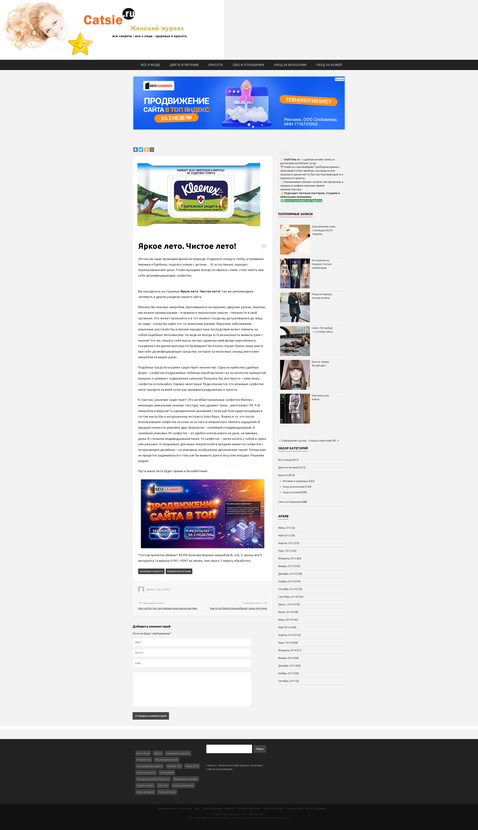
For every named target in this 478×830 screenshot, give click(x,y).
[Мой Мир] (152, 149)
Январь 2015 (286, 566)
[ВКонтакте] (135, 149)
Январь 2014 (286, 657)
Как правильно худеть (149, 766)
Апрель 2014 (286, 635)
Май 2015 (284, 535)
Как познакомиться (166, 759)
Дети (197, 808)
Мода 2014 (192, 766)
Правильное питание (179, 571)
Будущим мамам (167, 808)
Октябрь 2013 (286, 680)
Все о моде (150, 64)
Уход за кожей (329, 64)
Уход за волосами (290, 64)
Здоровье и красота (151, 571)
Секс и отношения (248, 64)
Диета (158, 753)
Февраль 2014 (287, 650)
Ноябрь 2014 (286, 581)
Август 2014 (285, 604)
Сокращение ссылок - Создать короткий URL (308, 440)
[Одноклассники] (146, 149)
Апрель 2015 (286, 543)
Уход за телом (167, 792)
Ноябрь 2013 (286, 673)
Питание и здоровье (295, 481)
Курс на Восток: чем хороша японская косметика (167, 608)
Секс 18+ (163, 785)
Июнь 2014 (284, 619)
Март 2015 (284, 550)
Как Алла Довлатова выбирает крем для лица (238, 608)
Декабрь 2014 (286, 573)
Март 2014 (284, 642)
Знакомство (144, 759)
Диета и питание (184, 64)
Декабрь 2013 (286, 665)
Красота (216, 64)
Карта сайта (283, 817)
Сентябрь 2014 (287, 596)
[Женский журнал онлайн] (112, 29)
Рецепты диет (145, 785)
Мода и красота (146, 772)
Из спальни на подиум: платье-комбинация (322, 264)
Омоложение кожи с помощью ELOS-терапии (323, 230)
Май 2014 (284, 627)
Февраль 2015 (287, 558)
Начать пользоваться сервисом (303, 200)
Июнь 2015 (284, 527)
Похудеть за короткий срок (153, 779)
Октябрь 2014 (286, 589)
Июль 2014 (285, 612)
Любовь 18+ (174, 766)
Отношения (166, 772)
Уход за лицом (145, 792)
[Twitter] (141, 149)
